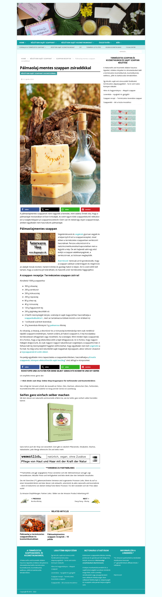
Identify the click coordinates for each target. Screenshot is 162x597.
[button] (30, 209)
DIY (80, 47)
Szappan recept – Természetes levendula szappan (122, 98)
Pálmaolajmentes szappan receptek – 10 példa (58, 537)
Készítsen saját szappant (43, 42)
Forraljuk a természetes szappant (31, 47)
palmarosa (54, 325)
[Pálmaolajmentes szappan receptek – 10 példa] (60, 523)
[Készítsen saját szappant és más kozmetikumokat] (81, 34)
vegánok (79, 234)
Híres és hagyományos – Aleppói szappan (119, 90)
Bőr (118, 42)
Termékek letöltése (93, 47)
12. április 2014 (28, 79)
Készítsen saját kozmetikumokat (76, 42)
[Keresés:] (130, 51)
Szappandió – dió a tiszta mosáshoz (117, 102)
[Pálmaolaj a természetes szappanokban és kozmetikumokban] (32, 523)
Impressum (118, 575)
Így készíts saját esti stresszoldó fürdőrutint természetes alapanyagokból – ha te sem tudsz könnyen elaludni (121, 84)
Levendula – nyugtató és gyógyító (116, 94)
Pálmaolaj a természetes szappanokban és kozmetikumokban (32, 536)
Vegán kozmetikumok (113, 47)
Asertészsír (63, 261)
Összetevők (104, 42)
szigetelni (94, 346)
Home (21, 42)
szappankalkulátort (34, 318)
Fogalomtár (130, 47)
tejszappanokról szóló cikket (34, 352)
